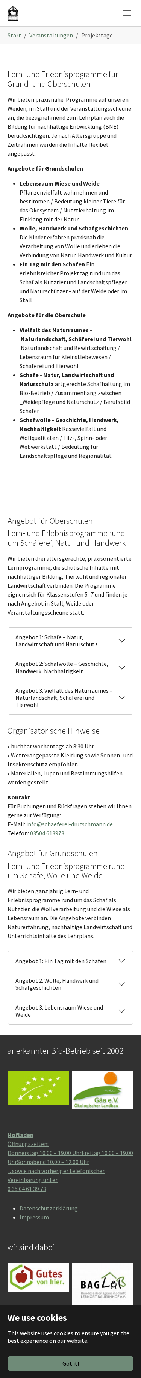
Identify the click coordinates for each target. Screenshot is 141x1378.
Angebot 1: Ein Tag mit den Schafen (60, 961)
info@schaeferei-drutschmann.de (69, 824)
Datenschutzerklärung (49, 1208)
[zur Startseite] (13, 13)
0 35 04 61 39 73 (27, 1188)
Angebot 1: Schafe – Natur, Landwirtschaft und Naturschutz (56, 640)
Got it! (70, 1363)
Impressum (34, 1217)
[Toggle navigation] (127, 13)
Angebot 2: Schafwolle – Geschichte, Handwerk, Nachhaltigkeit (61, 667)
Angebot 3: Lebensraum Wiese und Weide (59, 1011)
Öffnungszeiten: (28, 1144)
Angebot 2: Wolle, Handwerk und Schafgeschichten (57, 984)
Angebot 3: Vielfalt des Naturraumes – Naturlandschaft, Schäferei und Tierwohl (64, 697)
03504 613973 (47, 833)
